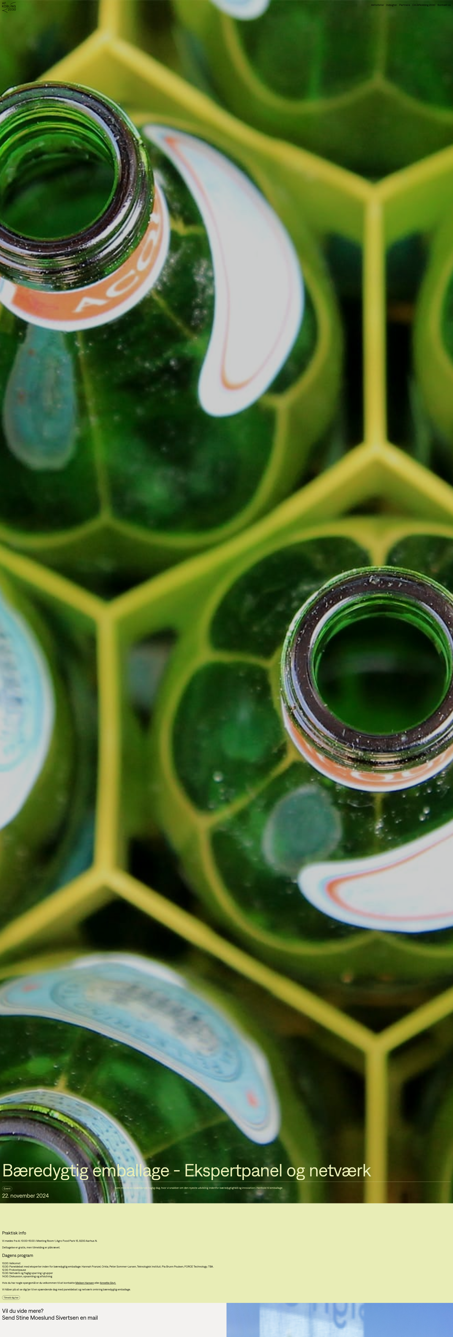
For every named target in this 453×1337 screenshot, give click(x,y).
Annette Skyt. (108, 1282)
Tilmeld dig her (11, 1297)
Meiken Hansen (84, 1282)
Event (7, 1188)
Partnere (404, 4)
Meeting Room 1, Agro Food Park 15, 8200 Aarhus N (145, 1218)
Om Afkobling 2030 (423, 4)
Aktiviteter (377, 4)
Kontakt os (444, 4)
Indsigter (391, 4)
